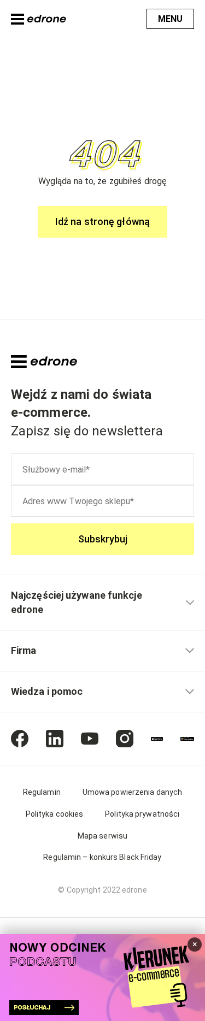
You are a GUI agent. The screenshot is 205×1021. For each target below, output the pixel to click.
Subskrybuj (102, 539)
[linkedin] (54, 738)
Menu (170, 19)
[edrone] (38, 19)
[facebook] (19, 738)
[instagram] (124, 738)
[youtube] (89, 738)
